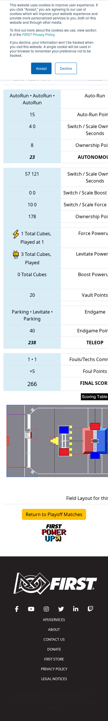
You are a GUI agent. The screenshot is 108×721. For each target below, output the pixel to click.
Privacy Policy (38, 34)
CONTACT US (54, 639)
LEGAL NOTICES (54, 678)
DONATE (54, 649)
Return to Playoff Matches (54, 514)
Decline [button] (66, 68)
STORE (54, 659)
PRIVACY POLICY (54, 669)
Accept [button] (41, 68)
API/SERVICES (54, 619)
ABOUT (54, 629)
